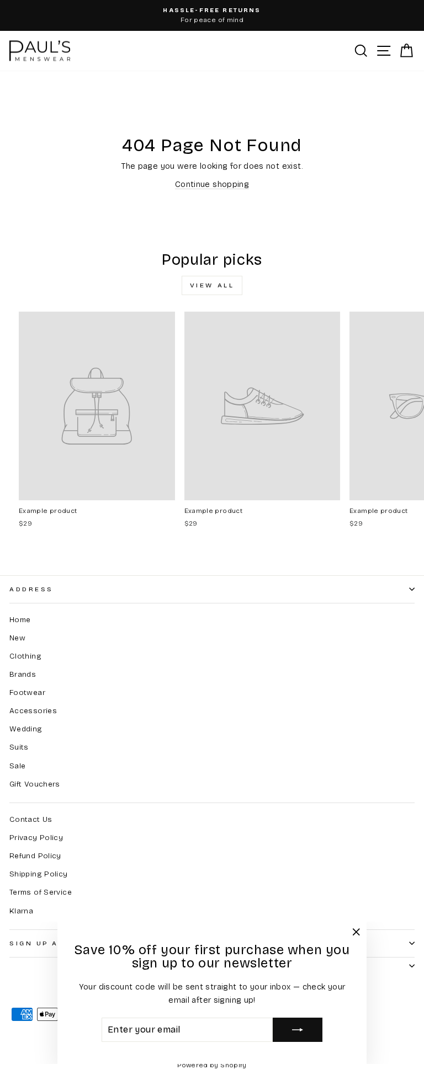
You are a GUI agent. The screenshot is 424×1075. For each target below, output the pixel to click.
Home (19, 619)
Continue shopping (212, 184)
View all (212, 285)
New (17, 638)
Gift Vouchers (34, 784)
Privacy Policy (36, 837)
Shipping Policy (38, 874)
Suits (19, 747)
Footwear (27, 692)
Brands (22, 674)
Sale (17, 766)
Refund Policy (35, 855)
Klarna (21, 911)
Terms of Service (40, 892)
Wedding (26, 729)
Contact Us (30, 819)
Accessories (33, 710)
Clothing (25, 656)
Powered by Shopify (212, 1065)
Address (31, 589)
